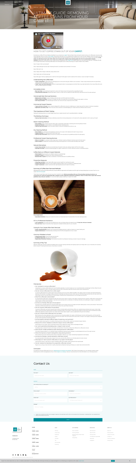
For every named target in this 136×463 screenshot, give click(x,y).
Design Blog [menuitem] (74, 437)
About (41, 7)
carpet (65, 55)
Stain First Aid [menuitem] (92, 432)
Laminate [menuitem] (56, 438)
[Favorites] (129, 4)
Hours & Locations (109, 4)
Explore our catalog (61, 351)
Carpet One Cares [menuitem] (110, 434)
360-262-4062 (21, 1)
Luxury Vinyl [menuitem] (57, 432)
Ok (112, 460)
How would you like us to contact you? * (41, 384)
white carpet (51, 56)
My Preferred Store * (72, 397)
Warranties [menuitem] (92, 438)
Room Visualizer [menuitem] (75, 430)
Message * (35, 404)
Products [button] (7, 4)
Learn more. (81, 460)
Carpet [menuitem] (56, 436)
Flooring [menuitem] (56, 430)
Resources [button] (14, 4)
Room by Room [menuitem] (110, 432)
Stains (45, 7)
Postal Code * (36, 397)
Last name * (71, 372)
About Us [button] (21, 4)
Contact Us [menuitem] (109, 436)
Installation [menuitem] (92, 440)
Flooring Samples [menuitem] (75, 432)
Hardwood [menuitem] (57, 434)
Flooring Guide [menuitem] (92, 434)
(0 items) (131, 4)
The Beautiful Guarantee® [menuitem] (95, 436)
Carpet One (36, 7)
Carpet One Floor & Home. (20, 457)
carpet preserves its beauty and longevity (62, 350)
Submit (68, 419)
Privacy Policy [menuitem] (110, 440)
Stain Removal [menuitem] (92, 430)
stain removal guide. (41, 171)
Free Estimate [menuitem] (57, 442)
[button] (127, 4)
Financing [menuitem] (57, 444)
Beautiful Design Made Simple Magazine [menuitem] (78, 435)
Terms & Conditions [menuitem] (111, 438)
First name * (36, 372)
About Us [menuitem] (109, 430)
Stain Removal (50, 7)
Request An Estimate (120, 4)
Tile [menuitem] (55, 440)
